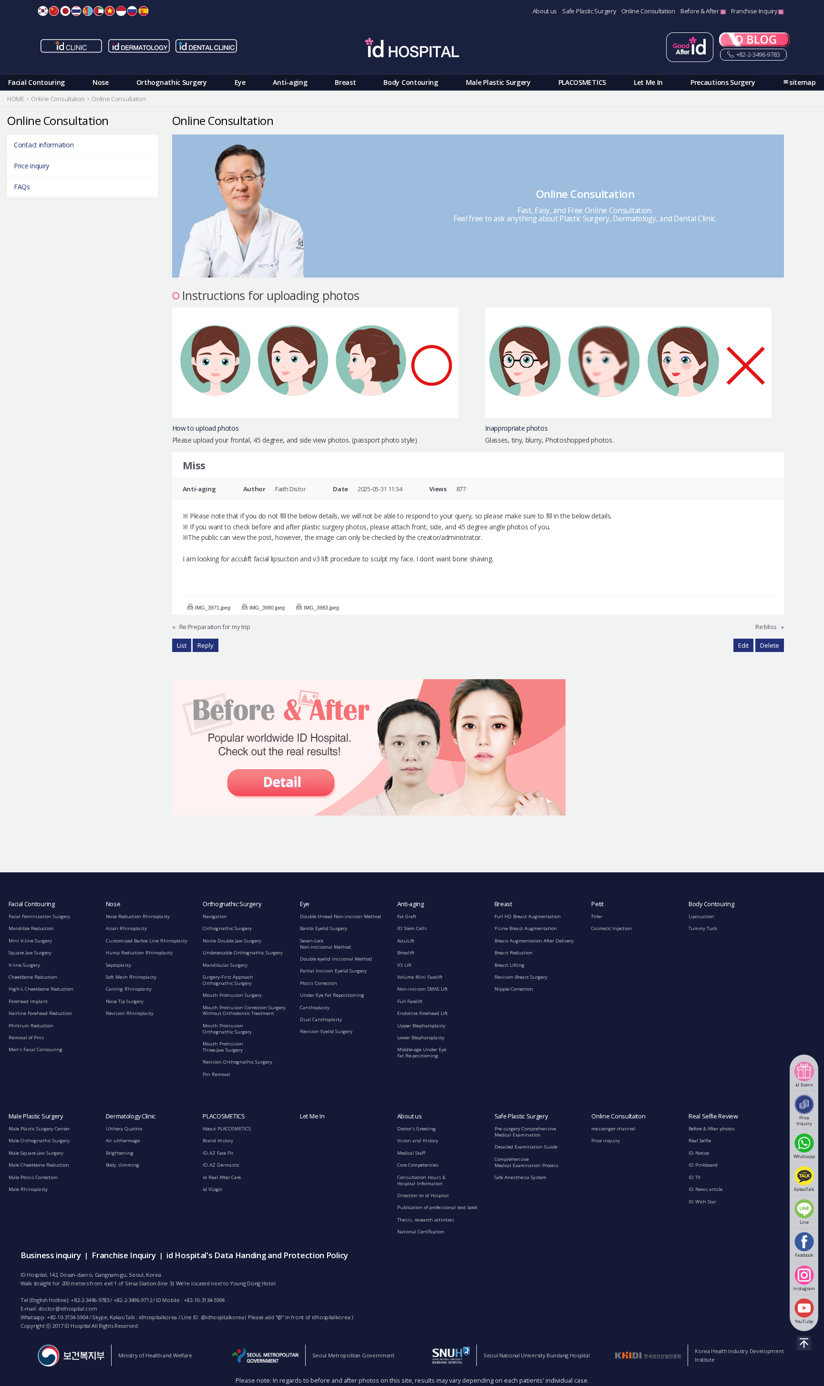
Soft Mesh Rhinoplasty (131, 977)
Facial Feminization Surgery (39, 916)
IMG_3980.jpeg (267, 607)
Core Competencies (418, 1165)
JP (65, 11)
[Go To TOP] (804, 1343)
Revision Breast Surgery (520, 977)
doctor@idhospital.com (67, 1308)
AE (98, 11)
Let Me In (648, 82)
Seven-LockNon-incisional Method (325, 944)
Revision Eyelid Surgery (326, 1031)
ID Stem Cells (412, 928)
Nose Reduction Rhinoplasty (138, 916)
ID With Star (702, 1202)
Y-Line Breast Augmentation (525, 928)
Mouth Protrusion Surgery (232, 995)
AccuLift (405, 941)
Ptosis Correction (318, 983)
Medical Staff (411, 1153)
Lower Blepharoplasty (420, 1037)
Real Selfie (700, 1141)
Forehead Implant (28, 1001)
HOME (15, 99)
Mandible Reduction (31, 928)
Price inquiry (31, 165)
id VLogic (212, 1189)
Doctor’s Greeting (416, 1129)
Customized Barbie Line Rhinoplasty (146, 941)
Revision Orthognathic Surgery (237, 1062)
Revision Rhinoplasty (130, 1013)
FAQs (22, 186)
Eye (240, 82)
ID (121, 11)
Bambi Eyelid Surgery (323, 928)
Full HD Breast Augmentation (527, 916)
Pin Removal (216, 1074)
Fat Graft (406, 916)
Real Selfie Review (713, 1116)
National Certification (420, 1232)
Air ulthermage (123, 1141)
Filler (596, 916)
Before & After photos (712, 1129)
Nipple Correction (513, 989)
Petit (597, 904)
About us (545, 11)
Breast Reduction (513, 953)
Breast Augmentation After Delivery (534, 941)
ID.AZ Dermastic (221, 1165)
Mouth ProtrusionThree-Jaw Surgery (223, 1047)
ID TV (694, 1177)
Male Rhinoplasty (28, 1189)
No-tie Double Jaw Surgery (232, 941)
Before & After (700, 11)
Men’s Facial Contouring (35, 1049)
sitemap (802, 82)
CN (54, 11)
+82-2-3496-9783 (757, 55)
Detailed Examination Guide (525, 1147)
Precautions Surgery (722, 82)
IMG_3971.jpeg (212, 607)
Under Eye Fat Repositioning (332, 995)
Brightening (120, 1153)
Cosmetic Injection (611, 928)
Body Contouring (410, 82)
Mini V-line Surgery (30, 941)
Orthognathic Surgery (171, 82)
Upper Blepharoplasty (421, 1026)
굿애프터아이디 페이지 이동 (689, 47)
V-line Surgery (24, 965)
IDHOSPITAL (412, 49)
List (181, 645)
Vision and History (417, 1141)
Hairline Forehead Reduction (40, 1013)
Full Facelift (409, 1001)
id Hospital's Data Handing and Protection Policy (257, 1255)
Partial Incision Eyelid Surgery (333, 971)
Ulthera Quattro (124, 1129)
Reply (205, 645)
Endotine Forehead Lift (422, 1013)
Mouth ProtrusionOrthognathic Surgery (227, 1029)
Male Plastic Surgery (498, 82)
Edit (743, 645)
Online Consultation (648, 11)
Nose (101, 82)
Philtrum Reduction (31, 1026)
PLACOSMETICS (582, 82)
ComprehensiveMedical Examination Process (526, 1162)
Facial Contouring (36, 82)
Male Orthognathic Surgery (39, 1141)
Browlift (405, 953)
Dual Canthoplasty (321, 1019)
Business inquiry (51, 1255)
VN (109, 11)
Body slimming (122, 1165)
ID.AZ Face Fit (218, 1153)
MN (87, 11)
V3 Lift (404, 965)
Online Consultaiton (618, 1116)
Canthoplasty (315, 1007)
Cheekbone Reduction (33, 977)
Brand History (218, 1141)
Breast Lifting (509, 965)
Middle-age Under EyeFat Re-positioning (421, 1052)
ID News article (705, 1189)
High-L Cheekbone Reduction (41, 989)
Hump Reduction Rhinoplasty (139, 953)
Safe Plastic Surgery (589, 11)
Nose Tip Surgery (125, 1001)
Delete (769, 645)
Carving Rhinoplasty (129, 989)
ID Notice (699, 1153)
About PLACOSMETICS (227, 1129)
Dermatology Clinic (131, 1116)
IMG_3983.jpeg (321, 607)
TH (76, 11)
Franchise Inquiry (755, 11)
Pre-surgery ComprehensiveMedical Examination (525, 1132)
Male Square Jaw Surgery (36, 1153)
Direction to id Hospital (423, 1195)
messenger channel (613, 1129)
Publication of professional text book (437, 1207)
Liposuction (701, 916)
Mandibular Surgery (225, 965)
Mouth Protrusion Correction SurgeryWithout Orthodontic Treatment (244, 1010)
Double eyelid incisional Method (336, 959)
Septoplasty (118, 965)
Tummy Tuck (703, 928)
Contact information (43, 144)
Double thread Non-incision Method (340, 916)
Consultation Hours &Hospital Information (421, 1180)
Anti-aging (290, 82)
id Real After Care (222, 1177)
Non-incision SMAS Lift (422, 989)
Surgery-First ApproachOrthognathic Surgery (228, 980)
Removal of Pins (26, 1037)
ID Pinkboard (703, 1165)
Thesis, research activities (425, 1220)
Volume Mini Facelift (420, 977)
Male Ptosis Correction (33, 1177)
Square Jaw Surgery (30, 953)
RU (132, 11)
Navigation (215, 916)
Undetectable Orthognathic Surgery (243, 953)
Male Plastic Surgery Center (39, 1129)
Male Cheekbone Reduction (39, 1165)
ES (143, 11)
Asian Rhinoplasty (126, 928)
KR (43, 11)
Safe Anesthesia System (520, 1177)
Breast (345, 82)
